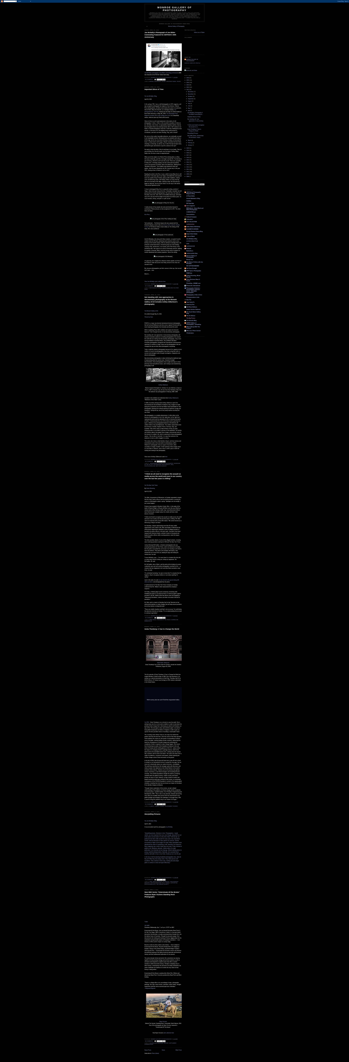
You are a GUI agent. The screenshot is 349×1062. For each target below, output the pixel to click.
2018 (187, 152)
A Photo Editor (190, 196)
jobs (150, 881)
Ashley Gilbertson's (173, 398)
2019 (187, 150)
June (189, 106)
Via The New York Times (151, 485)
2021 (187, 89)
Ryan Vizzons (163, 1021)
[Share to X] (161, 79)
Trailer (146, 921)
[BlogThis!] (159, 79)
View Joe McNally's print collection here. (155, 281)
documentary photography (162, 464)
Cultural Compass (191, 217)
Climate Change (159, 806)
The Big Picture (190, 318)
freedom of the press (163, 619)
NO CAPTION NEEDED (192, 266)
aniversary (157, 81)
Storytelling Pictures (152, 814)
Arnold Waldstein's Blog (193, 198)
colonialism (153, 1043)
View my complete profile (192, 63)
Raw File (188, 299)
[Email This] (158, 79)
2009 (187, 174)
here (166, 456)
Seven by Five (190, 304)
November (191, 94)
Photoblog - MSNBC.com (193, 283)
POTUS (164, 81)
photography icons (155, 287)
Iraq (172, 464)
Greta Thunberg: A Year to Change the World (162, 629)
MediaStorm (189, 251)
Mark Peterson (157, 881)
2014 (187, 162)
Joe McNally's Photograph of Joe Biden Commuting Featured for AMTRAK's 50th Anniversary (160, 35)
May (189, 108)
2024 (187, 82)
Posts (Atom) (155, 1053)
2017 (187, 155)
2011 (187, 169)
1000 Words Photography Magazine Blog (193, 193)
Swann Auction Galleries (193, 309)
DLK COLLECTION (191, 221)
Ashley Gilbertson (163, 385)
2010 (187, 171)
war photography (161, 465)
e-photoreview (190, 224)
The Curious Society (162, 884)
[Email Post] (155, 79)
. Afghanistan (153, 463)
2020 (187, 148)
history (166, 1043)
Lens (187, 243)
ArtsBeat (188, 201)
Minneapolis (148, 620)
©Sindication (190, 333)
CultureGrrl (189, 219)
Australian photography (165, 463)
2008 (187, 176)
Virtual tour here (149, 317)
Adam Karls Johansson (163, 662)
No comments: (149, 79)
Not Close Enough (191, 268)
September (191, 98)
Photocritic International (193, 285)
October (190, 96)
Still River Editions (191, 307)
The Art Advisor (190, 315)
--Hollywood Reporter (150, 988)
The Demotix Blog (191, 320)
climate (151, 806)
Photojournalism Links (192, 297)
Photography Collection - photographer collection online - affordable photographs (193, 290)
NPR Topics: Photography (193, 270)
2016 (187, 157)
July (189, 103)
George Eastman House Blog (194, 231)
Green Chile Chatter (191, 234)
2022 (187, 87)
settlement (172, 1043)
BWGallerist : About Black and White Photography (194, 208)
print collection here (169, 1032)
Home (163, 1050)
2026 (187, 77)
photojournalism (167, 287)
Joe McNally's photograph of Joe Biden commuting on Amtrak (161, 72)
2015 (187, 160)
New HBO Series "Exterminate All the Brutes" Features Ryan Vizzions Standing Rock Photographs (162, 894)
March (189, 140)
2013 (187, 164)
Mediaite (188, 248)
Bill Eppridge (190, 203)
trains (179, 81)
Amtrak (151, 81)
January (190, 145)
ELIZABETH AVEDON (192, 229)
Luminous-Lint (190, 246)
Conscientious (190, 214)
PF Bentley (166, 881)
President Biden (171, 81)
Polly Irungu (166, 882)
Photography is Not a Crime (194, 294)
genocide (160, 1043)
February (190, 142)
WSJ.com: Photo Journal (193, 330)
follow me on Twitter (199, 32)
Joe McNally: (169, 827)
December (191, 91)
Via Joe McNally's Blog (151, 96)
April (189, 110)
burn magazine (190, 205)
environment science (171, 806)
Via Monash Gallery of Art (151, 311)
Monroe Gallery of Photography (174, 9)
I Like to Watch (190, 236)
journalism (174, 619)
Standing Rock (149, 1044)
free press (152, 619)
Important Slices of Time (154, 89)
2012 (187, 167)
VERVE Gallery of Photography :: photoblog (193, 323)
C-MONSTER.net (191, 212)
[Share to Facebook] (163, 79)
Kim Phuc (147, 214)
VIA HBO (147, 925)
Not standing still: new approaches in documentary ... (195, 120)
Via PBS (147, 722)
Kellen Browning (150, 488)
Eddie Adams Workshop (193, 226)
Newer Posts (148, 1050)
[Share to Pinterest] (165, 79)
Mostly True (189, 259)
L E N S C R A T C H (192, 241)
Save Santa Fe (190, 302)
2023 (187, 85)
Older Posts (178, 1050)
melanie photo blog (191, 253)
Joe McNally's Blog (191, 238)
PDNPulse (189, 273)
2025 (187, 80)
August (190, 101)
